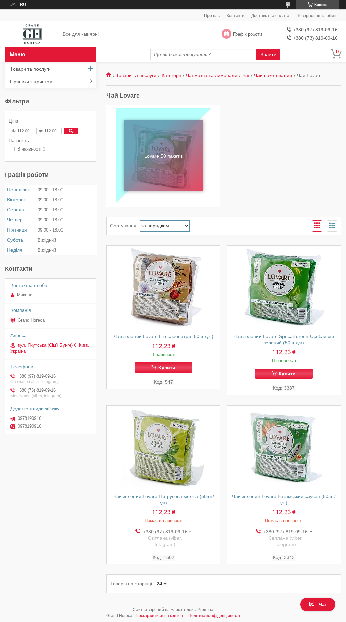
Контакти (235, 15)
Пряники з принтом (31, 81)
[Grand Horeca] (32, 34)
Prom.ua (205, 609)
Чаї (245, 75)
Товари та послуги (136, 75)
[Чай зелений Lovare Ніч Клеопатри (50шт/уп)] (163, 288)
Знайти (268, 54)
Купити (166, 367)
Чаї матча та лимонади (211, 75)
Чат (323, 604)
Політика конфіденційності (214, 615)
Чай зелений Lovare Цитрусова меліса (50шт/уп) (163, 499)
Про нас (212, 15)
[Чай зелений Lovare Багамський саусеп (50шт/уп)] (284, 448)
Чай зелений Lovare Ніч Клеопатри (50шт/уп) (163, 336)
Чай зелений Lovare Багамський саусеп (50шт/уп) (284, 499)
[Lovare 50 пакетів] (163, 156)
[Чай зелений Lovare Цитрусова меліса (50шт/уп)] (163, 448)
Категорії (171, 75)
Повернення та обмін (317, 15)
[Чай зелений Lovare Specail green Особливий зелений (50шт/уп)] (284, 288)
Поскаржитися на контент (160, 615)
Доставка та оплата (270, 15)
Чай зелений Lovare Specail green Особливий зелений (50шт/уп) (283, 339)
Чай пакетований (273, 75)
